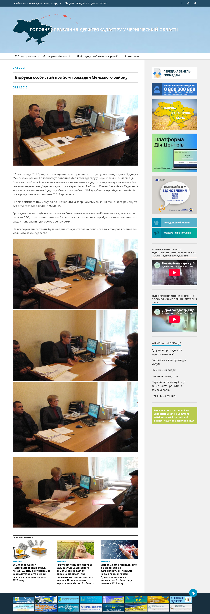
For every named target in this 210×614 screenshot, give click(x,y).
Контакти (133, 56)
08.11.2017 (20, 87)
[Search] (194, 3)
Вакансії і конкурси (165, 376)
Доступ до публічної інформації (98, 56)
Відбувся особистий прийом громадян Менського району (71, 77)
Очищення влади (164, 370)
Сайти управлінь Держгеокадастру (36, 3)
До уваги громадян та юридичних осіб (167, 352)
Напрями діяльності (58, 56)
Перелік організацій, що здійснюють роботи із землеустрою (168, 386)
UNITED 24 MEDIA (164, 396)
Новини (19, 68)
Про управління (27, 56)
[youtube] (188, 3)
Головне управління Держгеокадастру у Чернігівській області (104, 29)
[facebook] (181, 3)
